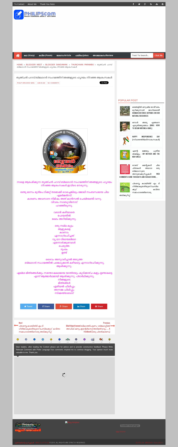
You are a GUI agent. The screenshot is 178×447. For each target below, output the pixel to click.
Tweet (29, 306)
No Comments (53, 83)
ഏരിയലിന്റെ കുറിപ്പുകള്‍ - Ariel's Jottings (32, 442)
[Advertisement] (113, 29)
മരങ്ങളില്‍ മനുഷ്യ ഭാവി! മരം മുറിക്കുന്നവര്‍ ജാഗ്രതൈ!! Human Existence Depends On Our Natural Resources (146, 111)
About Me (32, 4)
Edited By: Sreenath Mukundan (149, 442)
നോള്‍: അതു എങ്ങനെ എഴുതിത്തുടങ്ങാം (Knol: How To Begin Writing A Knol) (146, 125)
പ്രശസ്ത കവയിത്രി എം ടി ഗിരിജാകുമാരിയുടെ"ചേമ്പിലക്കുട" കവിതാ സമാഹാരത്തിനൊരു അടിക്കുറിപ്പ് (139, 189)
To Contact (19, 4)
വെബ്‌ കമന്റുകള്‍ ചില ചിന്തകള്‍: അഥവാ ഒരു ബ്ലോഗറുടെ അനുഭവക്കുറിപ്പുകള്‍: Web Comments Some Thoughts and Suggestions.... (139, 171)
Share (47, 306)
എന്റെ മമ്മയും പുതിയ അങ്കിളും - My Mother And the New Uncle (146, 153)
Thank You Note (47, 4)
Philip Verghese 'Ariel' (26, 83)
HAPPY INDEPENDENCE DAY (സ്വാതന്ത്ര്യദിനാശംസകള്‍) (146, 138)
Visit (120, 432)
